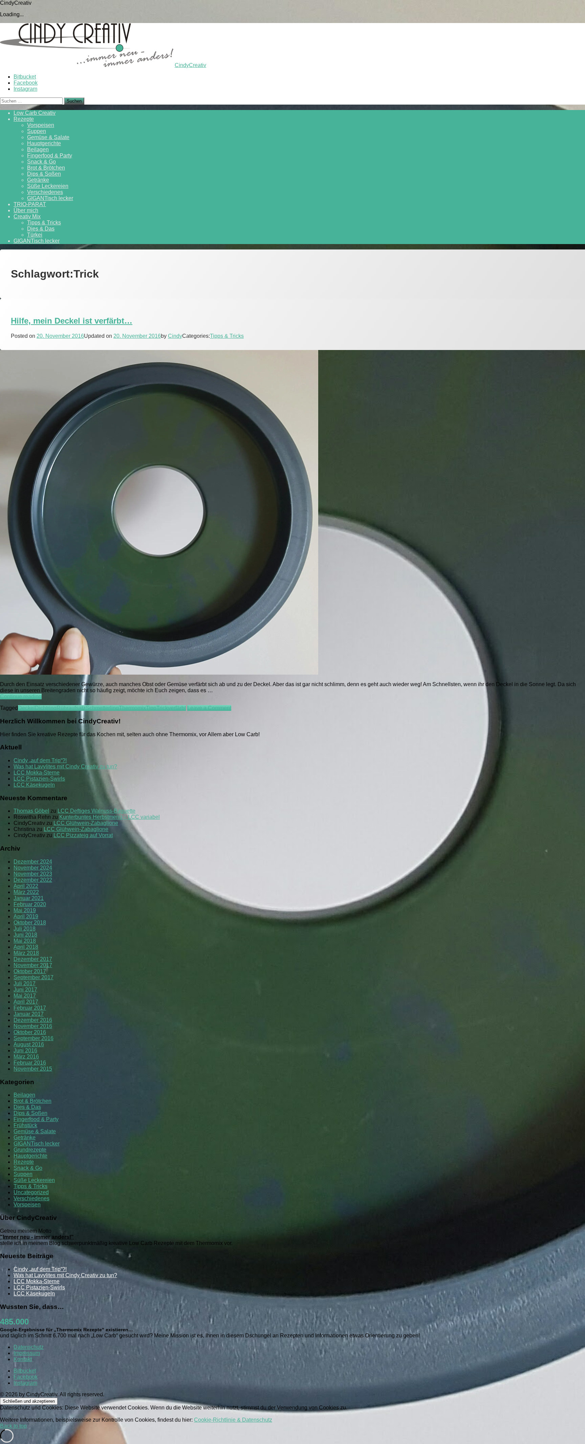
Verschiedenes (45, 192)
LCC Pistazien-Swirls (39, 779)
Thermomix (132, 708)
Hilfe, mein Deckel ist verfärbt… (71, 320)
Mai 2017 (25, 996)
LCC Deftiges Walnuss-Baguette (96, 811)
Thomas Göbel (31, 811)
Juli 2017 (25, 983)
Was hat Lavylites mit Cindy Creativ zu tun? (65, 766)
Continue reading (21, 696)
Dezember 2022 (33, 880)
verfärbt (177, 708)
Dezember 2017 (33, 959)
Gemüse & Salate (48, 137)
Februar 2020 (30, 904)
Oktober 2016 (30, 1032)
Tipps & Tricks (44, 222)
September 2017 (33, 977)
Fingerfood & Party (49, 155)
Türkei (34, 235)
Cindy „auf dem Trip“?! (40, 760)
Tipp (151, 708)
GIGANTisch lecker (50, 198)
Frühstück (25, 1125)
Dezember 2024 (33, 862)
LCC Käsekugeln (34, 785)
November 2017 (33, 965)
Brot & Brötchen (46, 168)
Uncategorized (31, 1192)
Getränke (38, 180)
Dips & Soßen (44, 174)
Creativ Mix (27, 216)
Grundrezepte (30, 1150)
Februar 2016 (30, 1063)
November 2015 (33, 1069)
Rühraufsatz (71, 708)
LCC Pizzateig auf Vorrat (83, 835)
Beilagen (38, 149)
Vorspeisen (40, 125)
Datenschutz (29, 1347)
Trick (162, 708)
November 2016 (33, 1026)
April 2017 (26, 1002)
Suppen (36, 131)
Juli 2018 (25, 929)
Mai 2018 (25, 941)
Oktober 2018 (30, 922)
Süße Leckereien (47, 186)
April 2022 (26, 886)
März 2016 (26, 1056)
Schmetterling (102, 708)
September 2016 (33, 1038)
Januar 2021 (29, 898)
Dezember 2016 (33, 1020)
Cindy (175, 336)
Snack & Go (41, 162)
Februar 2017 (30, 1008)
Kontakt (23, 1359)
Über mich (26, 210)
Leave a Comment (209, 708)
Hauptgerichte (44, 143)
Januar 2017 (29, 1014)
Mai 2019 (25, 910)
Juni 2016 (25, 1050)
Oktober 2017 (30, 971)
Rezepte (24, 119)
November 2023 (33, 874)
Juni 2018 (25, 935)
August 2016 (29, 1044)
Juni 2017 (25, 989)
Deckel (26, 708)
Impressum (27, 1353)
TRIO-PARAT (30, 204)
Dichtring (46, 708)
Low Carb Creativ (35, 113)
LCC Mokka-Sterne (37, 772)
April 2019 (26, 916)
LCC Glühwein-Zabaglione (85, 823)
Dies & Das (41, 229)
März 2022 (26, 892)
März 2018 (26, 953)
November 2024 (33, 868)
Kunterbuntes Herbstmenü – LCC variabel (109, 817)
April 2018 (26, 947)
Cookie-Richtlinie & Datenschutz (233, 1420)
